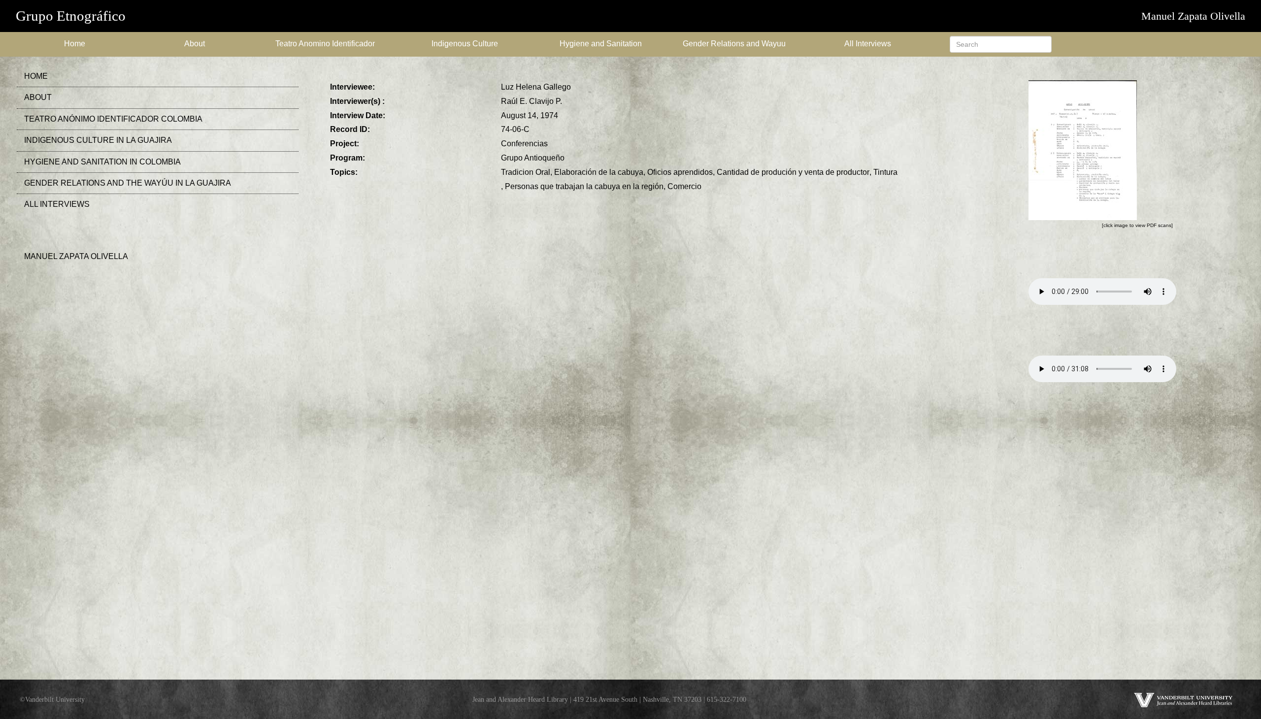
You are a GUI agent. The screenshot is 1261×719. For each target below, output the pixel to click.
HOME (36, 76)
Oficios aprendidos (680, 172)
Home (74, 43)
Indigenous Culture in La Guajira (98, 140)
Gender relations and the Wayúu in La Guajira (127, 183)
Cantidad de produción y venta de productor (793, 172)
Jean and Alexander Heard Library (520, 699)
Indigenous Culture (464, 43)
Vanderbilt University (55, 699)
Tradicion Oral (525, 172)
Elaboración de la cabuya (598, 172)
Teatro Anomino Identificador (325, 43)
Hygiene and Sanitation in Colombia (102, 162)
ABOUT (38, 97)
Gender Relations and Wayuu (734, 43)
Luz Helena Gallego (536, 87)
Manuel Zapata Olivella (1193, 16)
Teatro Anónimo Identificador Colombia (113, 119)
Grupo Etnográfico (71, 16)
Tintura (885, 172)
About (194, 43)
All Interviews (867, 43)
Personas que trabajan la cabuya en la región (584, 186)
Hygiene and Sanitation (601, 43)
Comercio (684, 186)
